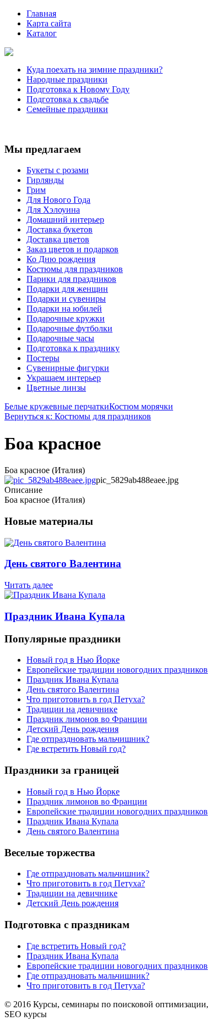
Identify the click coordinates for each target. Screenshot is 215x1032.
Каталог (41, 33)
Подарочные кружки (65, 318)
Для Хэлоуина (53, 209)
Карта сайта (48, 23)
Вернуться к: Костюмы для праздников (77, 416)
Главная (41, 13)
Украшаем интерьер (63, 377)
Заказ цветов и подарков (72, 249)
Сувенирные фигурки (67, 368)
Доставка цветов (57, 239)
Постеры (43, 358)
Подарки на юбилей (64, 308)
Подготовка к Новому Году (78, 89)
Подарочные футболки (69, 328)
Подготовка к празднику (73, 348)
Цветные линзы (56, 387)
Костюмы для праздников (74, 269)
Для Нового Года (58, 199)
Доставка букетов (59, 229)
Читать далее (28, 585)
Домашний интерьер (65, 219)
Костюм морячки (141, 406)
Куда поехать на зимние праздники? (94, 69)
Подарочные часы (60, 338)
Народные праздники (67, 79)
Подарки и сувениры (66, 298)
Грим (36, 190)
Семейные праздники (67, 109)
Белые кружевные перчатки (56, 406)
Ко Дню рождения (60, 259)
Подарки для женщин (67, 288)
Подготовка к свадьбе (67, 99)
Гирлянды (45, 180)
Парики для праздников (71, 279)
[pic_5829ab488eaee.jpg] (50, 480)
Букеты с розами (57, 170)
